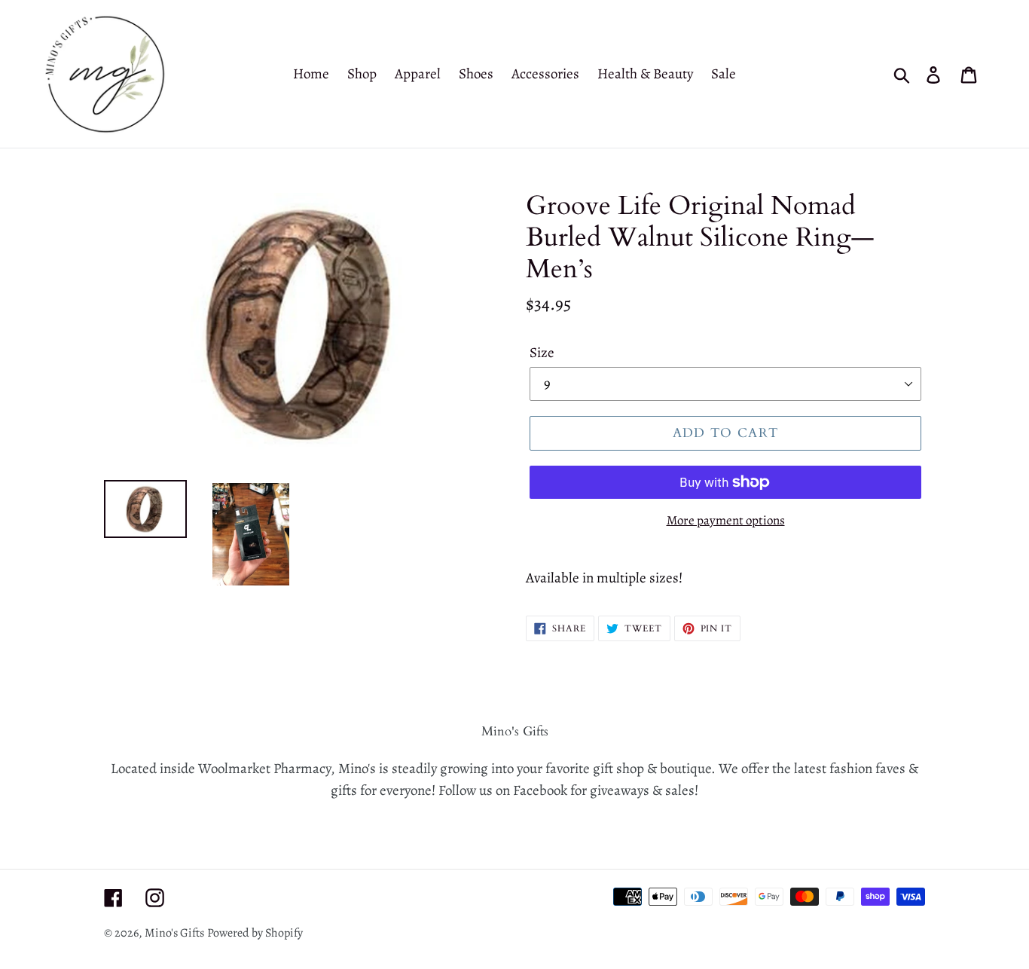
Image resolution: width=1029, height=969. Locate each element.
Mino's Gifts (174, 933)
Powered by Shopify (255, 933)
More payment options (726, 520)
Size (542, 352)
